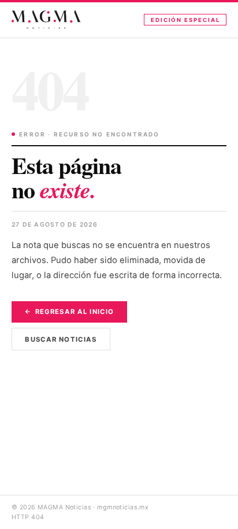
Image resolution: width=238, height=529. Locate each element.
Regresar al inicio (74, 312)
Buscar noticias (60, 339)
